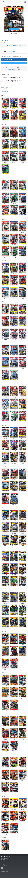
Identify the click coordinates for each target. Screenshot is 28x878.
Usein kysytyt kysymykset (7, 859)
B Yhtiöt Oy (7, 91)
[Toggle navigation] (25, 2)
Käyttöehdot (4, 861)
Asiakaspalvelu (4, 858)
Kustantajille (4, 864)
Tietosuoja (3, 863)
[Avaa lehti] (5, 103)
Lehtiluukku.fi (7, 856)
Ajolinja (2, 84)
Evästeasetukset (5, 865)
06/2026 (15, 51)
